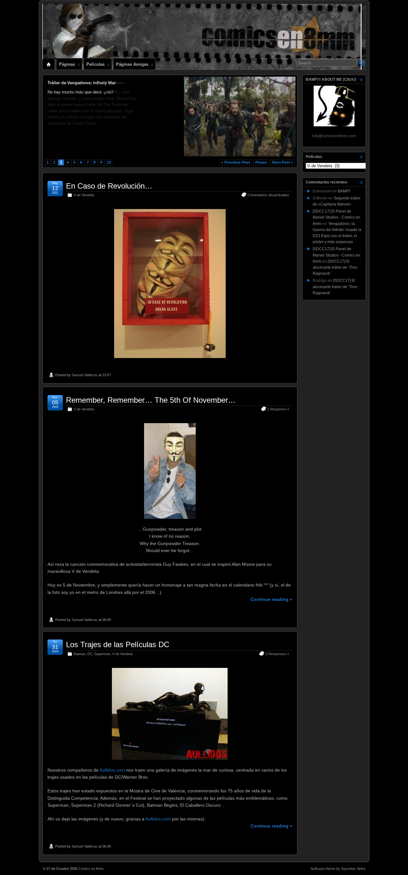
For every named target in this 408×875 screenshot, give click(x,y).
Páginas (67, 64)
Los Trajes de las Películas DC (117, 644)
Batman (79, 654)
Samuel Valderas (85, 375)
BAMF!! (344, 191)
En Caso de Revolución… (109, 186)
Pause (261, 162)
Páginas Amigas (132, 64)
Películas (95, 64)
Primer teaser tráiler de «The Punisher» (86, 82)
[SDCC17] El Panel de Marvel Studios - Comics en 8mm (336, 217)
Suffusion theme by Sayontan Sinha (337, 869)
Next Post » (282, 162)
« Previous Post (235, 162)
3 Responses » (277, 654)
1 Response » (278, 409)
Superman (102, 654)
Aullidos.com (112, 770)
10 (109, 162)
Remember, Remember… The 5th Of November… (151, 400)
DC (89, 654)
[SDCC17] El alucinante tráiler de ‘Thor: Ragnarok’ (335, 267)
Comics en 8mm (91, 869)
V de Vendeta (84, 195)
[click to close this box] (361, 79)
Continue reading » (271, 599)
